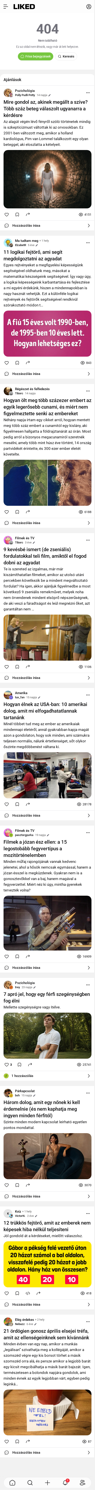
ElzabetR (20, 245)
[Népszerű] (12, 1482)
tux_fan (20, 697)
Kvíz (18, 1212)
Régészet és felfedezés (32, 389)
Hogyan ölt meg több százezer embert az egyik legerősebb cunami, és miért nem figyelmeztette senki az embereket (47, 407)
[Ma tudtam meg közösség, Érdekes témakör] (8, 242)
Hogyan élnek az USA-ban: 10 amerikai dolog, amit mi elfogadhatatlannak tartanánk (45, 711)
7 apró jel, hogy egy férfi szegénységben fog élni (47, 997)
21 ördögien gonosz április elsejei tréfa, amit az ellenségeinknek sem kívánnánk (46, 1334)
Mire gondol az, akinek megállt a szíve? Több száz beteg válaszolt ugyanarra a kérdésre (46, 108)
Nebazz (20, 1324)
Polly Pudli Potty (25, 95)
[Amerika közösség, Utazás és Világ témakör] (8, 695)
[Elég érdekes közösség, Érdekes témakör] (8, 1321)
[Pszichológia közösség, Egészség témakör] (8, 92)
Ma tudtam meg (26, 241)
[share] (28, 214)
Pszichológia (25, 91)
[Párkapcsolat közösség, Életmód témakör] (8, 1093)
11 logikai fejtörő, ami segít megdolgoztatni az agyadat (33, 255)
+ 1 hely (44, 240)
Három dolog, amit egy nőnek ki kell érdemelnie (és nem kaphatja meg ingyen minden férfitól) (42, 1109)
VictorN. (20, 1216)
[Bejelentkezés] (88, 6)
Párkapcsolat (25, 1091)
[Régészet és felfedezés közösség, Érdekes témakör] (8, 391)
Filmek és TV (24, 538)
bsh (17, 1095)
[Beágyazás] (28, 1293)
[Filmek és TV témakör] (8, 540)
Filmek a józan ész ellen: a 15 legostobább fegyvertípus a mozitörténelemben (35, 848)
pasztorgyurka (24, 835)
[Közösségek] (82, 1482)
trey (17, 987)
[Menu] (87, 92)
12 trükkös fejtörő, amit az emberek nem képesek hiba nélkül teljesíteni (47, 1226)
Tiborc (19, 393)
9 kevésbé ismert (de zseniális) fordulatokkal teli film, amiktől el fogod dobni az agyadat (45, 556)
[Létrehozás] (47, 1482)
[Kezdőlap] (24, 6)
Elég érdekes (24, 1320)
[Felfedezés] (30, 1482)
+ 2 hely (39, 1319)
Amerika (21, 693)
